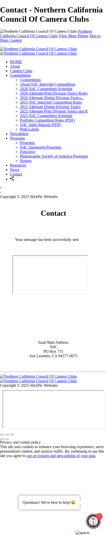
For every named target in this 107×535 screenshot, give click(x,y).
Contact (16, 174)
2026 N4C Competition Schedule (46, 89)
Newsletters (19, 134)
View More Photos (73, 36)
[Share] (12, 179)
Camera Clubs (21, 71)
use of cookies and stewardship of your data (61, 456)
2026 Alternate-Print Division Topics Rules (54, 93)
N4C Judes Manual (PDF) (40, 125)
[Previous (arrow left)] (2, 439)
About (15, 66)
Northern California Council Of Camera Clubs (46, 33)
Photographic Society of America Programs (54, 156)
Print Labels (29, 129)
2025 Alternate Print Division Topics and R (54, 111)
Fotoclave (27, 152)
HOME (16, 62)
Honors (26, 161)
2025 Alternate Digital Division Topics (50, 107)
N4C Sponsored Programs (40, 147)
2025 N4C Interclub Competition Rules (51, 102)
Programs (17, 138)
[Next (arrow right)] (7, 439)
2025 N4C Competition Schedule (46, 116)
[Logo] (38, 51)
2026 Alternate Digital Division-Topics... (52, 98)
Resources (18, 165)
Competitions (20, 75)
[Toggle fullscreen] (7, 434)
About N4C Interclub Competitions (47, 84)
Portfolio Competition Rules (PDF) (47, 120)
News (14, 170)
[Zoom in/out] (12, 434)
